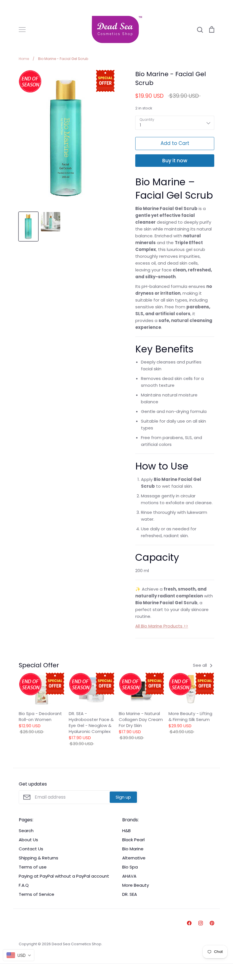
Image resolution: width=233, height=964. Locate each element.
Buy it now (174, 160)
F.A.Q (24, 885)
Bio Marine (132, 849)
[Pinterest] (212, 923)
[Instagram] (200, 923)
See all (200, 665)
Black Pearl (133, 840)
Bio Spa (130, 867)
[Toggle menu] (22, 30)
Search (26, 831)
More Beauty (135, 885)
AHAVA (129, 876)
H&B (126, 831)
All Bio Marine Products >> (161, 626)
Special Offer (39, 665)
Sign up (123, 797)
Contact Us (31, 849)
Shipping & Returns (38, 858)
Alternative (133, 858)
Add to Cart (175, 143)
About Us (28, 840)
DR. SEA (129, 894)
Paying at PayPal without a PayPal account (64, 876)
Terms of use (33, 867)
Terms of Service (36, 894)
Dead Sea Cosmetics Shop (76, 944)
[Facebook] (189, 923)
